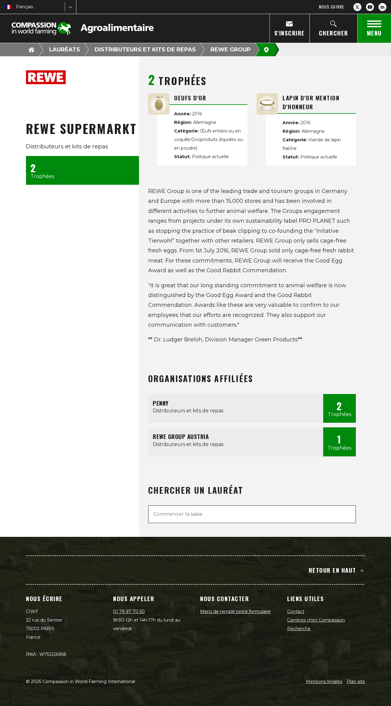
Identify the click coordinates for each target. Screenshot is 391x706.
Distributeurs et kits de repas (145, 49)
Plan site (356, 681)
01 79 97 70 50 (129, 611)
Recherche (299, 628)
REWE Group (230, 49)
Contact (295, 611)
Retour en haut (332, 570)
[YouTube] (370, 7)
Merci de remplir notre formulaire (235, 611)
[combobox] (16, 7)
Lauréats (64, 49)
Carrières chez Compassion (316, 620)
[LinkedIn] (382, 7)
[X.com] (357, 7)
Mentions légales (324, 681)
